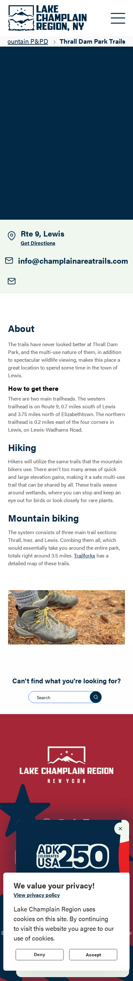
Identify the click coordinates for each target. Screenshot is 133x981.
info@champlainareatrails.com (73, 260)
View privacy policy (37, 894)
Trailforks (84, 555)
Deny (39, 954)
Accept (93, 954)
